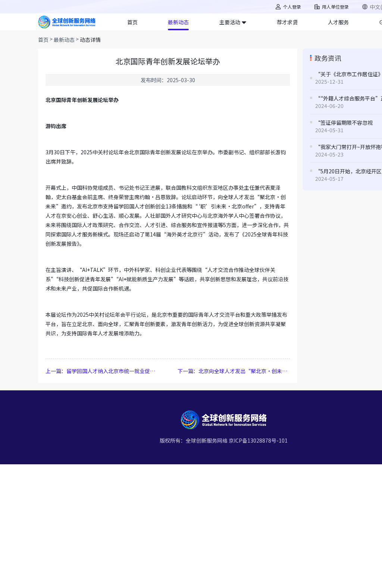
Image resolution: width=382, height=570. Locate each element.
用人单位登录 (335, 6)
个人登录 (292, 6)
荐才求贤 (287, 22)
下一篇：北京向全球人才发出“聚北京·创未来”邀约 (234, 371)
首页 (132, 22)
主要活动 (229, 22)
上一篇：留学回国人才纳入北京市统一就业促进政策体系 (102, 371)
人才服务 (338, 22)
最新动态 (178, 22)
